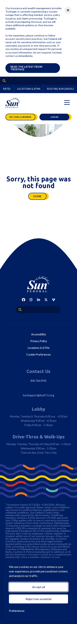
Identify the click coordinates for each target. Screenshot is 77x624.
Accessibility (38, 334)
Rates (6, 88)
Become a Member (20, 117)
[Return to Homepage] (38, 283)
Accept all (38, 587)
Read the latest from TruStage (26, 68)
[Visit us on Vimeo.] (53, 299)
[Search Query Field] (3, 81)
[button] (68, 10)
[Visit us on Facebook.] (23, 299)
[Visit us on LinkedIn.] (38, 299)
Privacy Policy (38, 341)
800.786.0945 (38, 380)
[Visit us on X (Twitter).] (46, 299)
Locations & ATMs (28, 88)
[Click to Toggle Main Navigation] (67, 102)
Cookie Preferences (38, 354)
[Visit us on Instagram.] (31, 299)
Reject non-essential (38, 599)
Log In (54, 117)
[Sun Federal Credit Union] (12, 102)
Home (37, 196)
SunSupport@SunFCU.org (38, 395)
